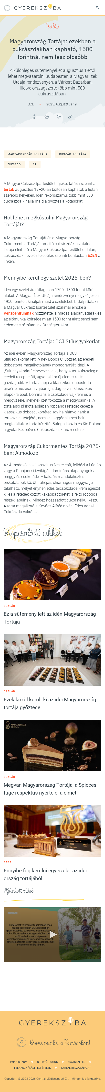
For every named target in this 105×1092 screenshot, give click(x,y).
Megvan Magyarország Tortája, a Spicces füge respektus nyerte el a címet (50, 789)
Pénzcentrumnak (19, 313)
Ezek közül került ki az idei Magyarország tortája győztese (50, 703)
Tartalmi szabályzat (76, 1067)
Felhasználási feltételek (32, 1067)
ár (35, 164)
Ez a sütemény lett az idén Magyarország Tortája (50, 618)
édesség (14, 164)
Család (52, 26)
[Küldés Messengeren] (46, 117)
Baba (7, 862)
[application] (52, 934)
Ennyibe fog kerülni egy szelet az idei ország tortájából (45, 874)
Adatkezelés (76, 1062)
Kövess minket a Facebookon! (59, 1043)
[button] (52, 934)
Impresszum (18, 1062)
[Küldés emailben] (58, 117)
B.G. (31, 104)
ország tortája (72, 154)
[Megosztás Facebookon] (34, 117)
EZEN (92, 255)
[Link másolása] (71, 117)
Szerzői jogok (47, 1062)
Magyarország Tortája (27, 154)
